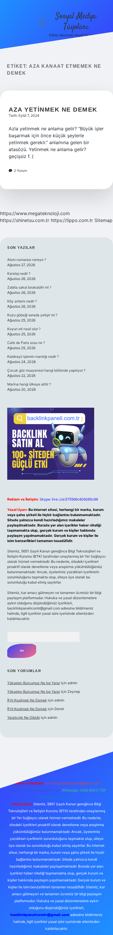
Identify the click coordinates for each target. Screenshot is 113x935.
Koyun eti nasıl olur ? (24, 329)
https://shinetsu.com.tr (24, 220)
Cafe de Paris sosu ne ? (26, 342)
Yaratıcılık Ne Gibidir (23, 717)
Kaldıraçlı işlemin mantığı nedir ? (33, 356)
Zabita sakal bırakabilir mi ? (29, 287)
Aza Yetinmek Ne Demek (53, 109)
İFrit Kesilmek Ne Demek (27, 700)
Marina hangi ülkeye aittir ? (29, 384)
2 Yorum (20, 170)
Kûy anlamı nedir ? (22, 301)
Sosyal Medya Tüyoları (76, 22)
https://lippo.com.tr (72, 220)
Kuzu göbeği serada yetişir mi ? (32, 315)
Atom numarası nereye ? (26, 259)
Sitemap (103, 220)
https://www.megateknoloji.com (35, 213)
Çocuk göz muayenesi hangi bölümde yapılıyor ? (46, 370)
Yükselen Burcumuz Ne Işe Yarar (33, 683)
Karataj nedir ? (18, 273)
